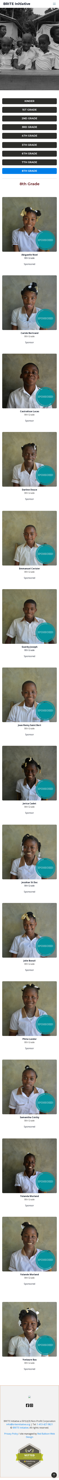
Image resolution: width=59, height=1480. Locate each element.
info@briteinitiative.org (18, 1424)
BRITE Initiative (21, 1427)
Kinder (29, 101)
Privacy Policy (11, 1433)
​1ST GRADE (29, 109)
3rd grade (29, 127)
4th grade (29, 135)
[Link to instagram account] (31, 1405)
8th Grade (29, 170)
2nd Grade (29, 118)
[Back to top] (54, 1475)
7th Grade (29, 162)
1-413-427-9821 (45, 1424)
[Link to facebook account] (27, 1405)
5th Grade (29, 144)
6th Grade (29, 153)
